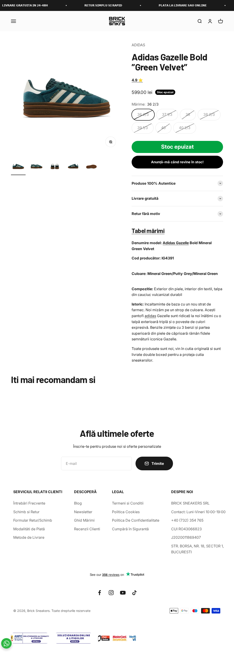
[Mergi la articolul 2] (36, 167)
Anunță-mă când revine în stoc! (177, 162)
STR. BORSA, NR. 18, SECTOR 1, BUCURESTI (197, 549)
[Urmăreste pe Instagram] (111, 593)
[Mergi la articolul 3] (55, 167)
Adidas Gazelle (176, 243)
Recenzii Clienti (87, 529)
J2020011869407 (186, 537)
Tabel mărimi (148, 230)
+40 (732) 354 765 (187, 520)
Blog (78, 503)
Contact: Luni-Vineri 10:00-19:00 (198, 512)
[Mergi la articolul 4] (73, 167)
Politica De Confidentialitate (135, 520)
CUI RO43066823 (186, 529)
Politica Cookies (126, 512)
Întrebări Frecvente (29, 503)
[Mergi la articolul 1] (18, 167)
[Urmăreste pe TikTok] (134, 593)
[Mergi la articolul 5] (91, 167)
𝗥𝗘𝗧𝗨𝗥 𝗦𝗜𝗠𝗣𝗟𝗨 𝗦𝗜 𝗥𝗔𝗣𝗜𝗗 (96, 5)
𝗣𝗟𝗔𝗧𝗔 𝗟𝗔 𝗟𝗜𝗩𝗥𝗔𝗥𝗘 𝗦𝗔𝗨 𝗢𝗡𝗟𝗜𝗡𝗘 (176, 5)
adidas (150, 315)
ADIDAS (138, 45)
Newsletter (83, 512)
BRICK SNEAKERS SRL (190, 503)
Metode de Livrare (28, 537)
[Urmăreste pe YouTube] (123, 593)
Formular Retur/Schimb (32, 520)
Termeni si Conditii (128, 503)
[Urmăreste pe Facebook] (99, 593)
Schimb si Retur (26, 512)
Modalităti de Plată (29, 529)
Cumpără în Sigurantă (130, 529)
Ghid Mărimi (84, 520)
